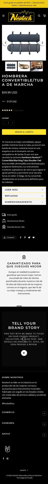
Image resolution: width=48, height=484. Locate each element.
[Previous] (5, 42)
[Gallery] (24, 48)
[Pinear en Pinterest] (24, 237)
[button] (24, 190)
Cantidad (5, 118)
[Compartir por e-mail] (33, 237)
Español (23, 470)
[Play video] (24, 353)
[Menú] (3, 15)
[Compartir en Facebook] (20, 237)
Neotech (15, 475)
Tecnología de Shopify (25, 478)
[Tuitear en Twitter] (29, 237)
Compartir (10, 237)
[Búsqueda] (39, 15)
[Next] (42, 42)
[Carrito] (44, 15)
